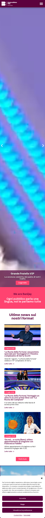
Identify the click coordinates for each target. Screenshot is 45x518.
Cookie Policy (18, 515)
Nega (22, 504)
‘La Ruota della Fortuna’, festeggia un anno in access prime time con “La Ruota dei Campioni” (21, 397)
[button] (42, 478)
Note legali (27, 515)
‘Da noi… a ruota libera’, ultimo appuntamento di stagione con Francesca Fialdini (18, 441)
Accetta (22, 498)
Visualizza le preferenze (22, 510)
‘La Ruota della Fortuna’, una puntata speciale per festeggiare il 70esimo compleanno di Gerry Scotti (21, 354)
